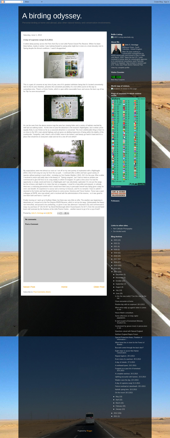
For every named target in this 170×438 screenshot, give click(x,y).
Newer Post (29, 287)
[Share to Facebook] (65, 213)
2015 (116, 265)
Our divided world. (119, 231)
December (120, 274)
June (118, 293)
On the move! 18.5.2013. (124, 393)
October (119, 281)
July (117, 290)
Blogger (89, 431)
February (119, 406)
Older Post (99, 287)
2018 (116, 256)
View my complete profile (120, 68)
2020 (116, 250)
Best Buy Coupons (118, 80)
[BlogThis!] (61, 213)
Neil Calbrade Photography (122, 229)
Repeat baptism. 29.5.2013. (125, 356)
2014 (116, 268)
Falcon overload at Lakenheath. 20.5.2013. (130, 386)
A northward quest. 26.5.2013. (126, 365)
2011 (116, 416)
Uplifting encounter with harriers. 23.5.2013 (130, 377)
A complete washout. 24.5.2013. (126, 374)
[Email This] (58, 213)
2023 (116, 240)
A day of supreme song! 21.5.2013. (127, 383)
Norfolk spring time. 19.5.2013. (126, 389)
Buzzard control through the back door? (129, 348)
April (117, 400)
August (118, 287)
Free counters (116, 187)
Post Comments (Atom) (42, 292)
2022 (116, 243)
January (119, 409)
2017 (116, 259)
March (118, 403)
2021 (116, 246)
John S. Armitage (131, 45)
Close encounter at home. (124, 301)
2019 (116, 253)
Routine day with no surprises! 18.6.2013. (130, 304)
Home (64, 287)
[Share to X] (63, 213)
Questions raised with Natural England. (129, 331)
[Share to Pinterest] (68, 213)
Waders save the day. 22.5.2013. (127, 380)
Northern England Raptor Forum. (126, 334)
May (117, 397)
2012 (116, 413)
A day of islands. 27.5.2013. (125, 362)
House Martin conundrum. (124, 313)
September (120, 284)
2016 (116, 262)
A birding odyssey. (52, 16)
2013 (116, 272)
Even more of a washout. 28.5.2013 (128, 359)
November (120, 278)
